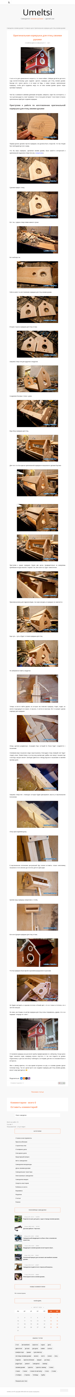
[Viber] (29, 1078)
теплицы (35, 1375)
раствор (47, 1360)
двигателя (19, 1348)
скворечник (39, 153)
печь (56, 1356)
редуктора (19, 1363)
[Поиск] (67, 2)
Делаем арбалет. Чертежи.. (31, 1228)
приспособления (29, 1360)
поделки (18, 1360)
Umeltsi (37, 12)
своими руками (20, 1367)
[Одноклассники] (24, 1078)
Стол (17, 1345)
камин (43, 1348)
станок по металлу (36, 1371)
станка (51, 1367)
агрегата (35, 1345)
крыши (29, 1352)
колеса (50, 1348)
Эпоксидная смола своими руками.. (34, 1276)
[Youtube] (62, 2)
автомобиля (25, 1345)
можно (36, 1356)
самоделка (36, 1363)
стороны (27, 1375)
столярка (18, 1375)
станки (18, 1371)
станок (25, 1371)
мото (43, 1356)
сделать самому (41, 1367)
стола (47, 1371)
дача (49, 1345)
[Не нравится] (59, 1083)
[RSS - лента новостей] (64, 2)
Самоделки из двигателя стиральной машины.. (38, 1267)
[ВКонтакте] (57, 2)
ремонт (27, 1363)
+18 (62, 1083)
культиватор (38, 1352)
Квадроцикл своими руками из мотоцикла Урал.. (38, 1248)
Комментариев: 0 (17, 1083)
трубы (43, 1375)
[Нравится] (63, 1083)
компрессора (20, 1352)
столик (54, 1371)
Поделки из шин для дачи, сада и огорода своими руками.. (41, 1219)
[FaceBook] (59, 2)
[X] (26, 1078)
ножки (50, 1356)
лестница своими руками (23, 1356)
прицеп (39, 1360)
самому (44, 1363)
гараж (43, 1345)
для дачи (35, 1348)
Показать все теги (21, 1381)
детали (27, 1348)
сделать (30, 1367)
